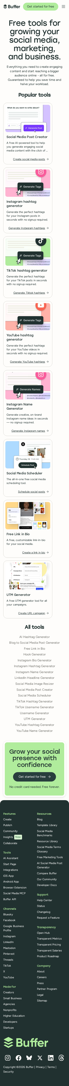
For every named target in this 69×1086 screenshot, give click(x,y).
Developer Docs (47, 885)
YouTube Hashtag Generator (34, 725)
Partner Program (47, 989)
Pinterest (8, 953)
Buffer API (9, 899)
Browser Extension (14, 887)
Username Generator (34, 713)
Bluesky (8, 914)
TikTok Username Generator (34, 707)
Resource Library (47, 841)
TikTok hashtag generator (27, 270)
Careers (42, 977)
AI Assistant (10, 858)
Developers (10, 1021)
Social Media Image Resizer (34, 684)
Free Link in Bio (18, 534)
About (41, 971)
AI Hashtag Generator (34, 637)
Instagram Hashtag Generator (34, 666)
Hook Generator (34, 654)
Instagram (9, 936)
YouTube (8, 977)
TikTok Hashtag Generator (34, 701)
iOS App (8, 876)
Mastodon (9, 948)
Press (40, 983)
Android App (11, 881)
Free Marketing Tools (50, 857)
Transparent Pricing (49, 944)
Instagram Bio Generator (35, 660)
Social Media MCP (14, 893)
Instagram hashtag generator (21, 204)
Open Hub (43, 933)
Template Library (47, 825)
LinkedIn (8, 942)
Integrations (10, 870)
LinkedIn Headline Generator (34, 678)
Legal (40, 995)
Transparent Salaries (49, 950)
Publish (7, 825)
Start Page (9, 864)
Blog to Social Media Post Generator (34, 642)
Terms (51, 1067)
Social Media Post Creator (27, 137)
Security (8, 1071)
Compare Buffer (47, 873)
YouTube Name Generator (34, 731)
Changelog (43, 912)
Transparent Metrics (49, 938)
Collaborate (10, 843)
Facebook (9, 920)
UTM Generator (18, 595)
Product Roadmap (48, 956)
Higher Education (14, 1015)
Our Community (47, 879)
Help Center (44, 900)
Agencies (9, 1004)
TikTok (7, 965)
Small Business (12, 998)
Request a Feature (48, 917)
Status (41, 906)
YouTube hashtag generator (20, 338)
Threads (8, 959)
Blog (39, 819)
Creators (8, 992)
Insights (12, 837)
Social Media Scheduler (24, 473)
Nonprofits (9, 1010)
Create (7, 819)
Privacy (40, 1067)
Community (10, 831)
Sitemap (42, 1000)
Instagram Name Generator (20, 406)
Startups (8, 1027)
